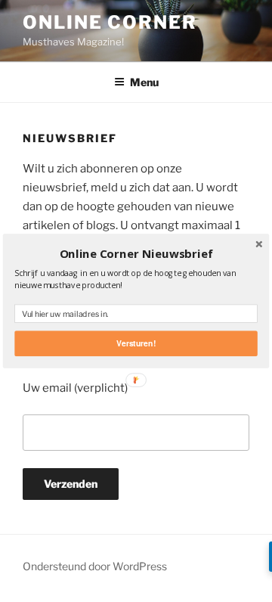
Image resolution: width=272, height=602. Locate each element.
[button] (136, 254)
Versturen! (136, 343)
